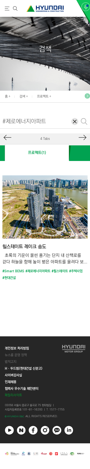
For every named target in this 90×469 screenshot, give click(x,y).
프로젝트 (42, 96)
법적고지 (10, 361)
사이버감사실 (13, 375)
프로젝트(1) (37, 153)
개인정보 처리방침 (17, 348)
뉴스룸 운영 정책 (16, 355)
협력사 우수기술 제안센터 (21, 388)
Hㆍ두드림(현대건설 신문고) (23, 368)
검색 (22, 96)
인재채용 (10, 382)
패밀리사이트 (13, 395)
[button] (87, 96)
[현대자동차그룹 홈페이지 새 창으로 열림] (73, 371)
